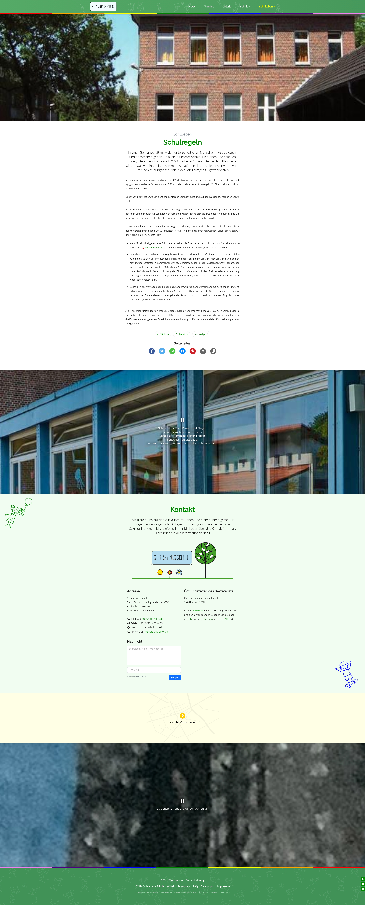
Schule (244, 6)
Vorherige (200, 334)
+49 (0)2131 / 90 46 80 (151, 619)
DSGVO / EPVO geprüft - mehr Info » (215, 892)
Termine (209, 6)
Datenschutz (207, 886)
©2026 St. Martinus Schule (149, 886)
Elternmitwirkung (194, 880)
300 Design (154, 892)
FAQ (226, 619)
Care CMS (179, 892)
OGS (190, 619)
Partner (208, 619)
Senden (175, 677)
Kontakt (171, 886)
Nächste (164, 334)
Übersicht (182, 334)
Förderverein (175, 880)
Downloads (197, 610)
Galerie (227, 6)
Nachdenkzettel (153, 247)
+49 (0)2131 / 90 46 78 (156, 631)
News (192, 6)
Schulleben (266, 6)
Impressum (223, 886)
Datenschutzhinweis (136, 676)
